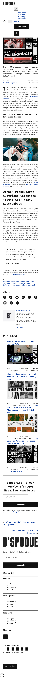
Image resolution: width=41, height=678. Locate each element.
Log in (16, 21)
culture (15, 372)
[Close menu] (16, 9)
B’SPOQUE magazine (10, 83)
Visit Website (20, 327)
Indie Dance (11, 283)
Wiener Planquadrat (29, 285)
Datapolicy (17, 512)
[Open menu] (10, 21)
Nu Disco (16, 285)
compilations (17, 471)
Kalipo (29, 185)
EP (4, 283)
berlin (33, 281)
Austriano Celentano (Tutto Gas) (16, 281)
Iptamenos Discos (21, 275)
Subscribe (21, 26)
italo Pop (7, 285)
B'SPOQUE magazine (11, 645)
